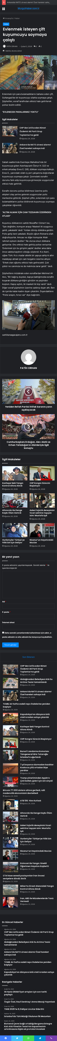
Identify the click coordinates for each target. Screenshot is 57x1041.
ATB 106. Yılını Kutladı (30, 800)
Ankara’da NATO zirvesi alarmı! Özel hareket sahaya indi (31, 2)
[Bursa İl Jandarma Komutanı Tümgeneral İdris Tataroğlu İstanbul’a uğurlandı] (10, 755)
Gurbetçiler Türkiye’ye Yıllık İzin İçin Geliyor (13, 541)
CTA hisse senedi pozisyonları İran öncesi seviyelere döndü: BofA (24, 877)
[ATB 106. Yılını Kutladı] (10, 804)
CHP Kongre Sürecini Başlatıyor (40, 484)
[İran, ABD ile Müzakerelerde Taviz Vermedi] (10, 902)
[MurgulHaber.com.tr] (28, 8)
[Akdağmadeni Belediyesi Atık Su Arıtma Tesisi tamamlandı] (10, 683)
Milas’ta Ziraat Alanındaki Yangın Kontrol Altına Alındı (37, 887)
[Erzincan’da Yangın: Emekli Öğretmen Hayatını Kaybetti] (10, 867)
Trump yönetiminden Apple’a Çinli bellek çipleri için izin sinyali (36, 779)
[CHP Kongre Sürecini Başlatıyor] (42, 473)
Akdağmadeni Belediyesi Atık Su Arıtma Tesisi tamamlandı (36, 681)
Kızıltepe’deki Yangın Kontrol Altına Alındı (12, 484)
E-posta (6, 612)
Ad (4, 601)
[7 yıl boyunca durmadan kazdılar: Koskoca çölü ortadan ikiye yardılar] (10, 768)
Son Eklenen (28, 657)
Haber (17, 18)
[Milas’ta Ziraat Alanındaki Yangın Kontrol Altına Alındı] (10, 890)
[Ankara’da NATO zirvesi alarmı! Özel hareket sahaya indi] (9, 148)
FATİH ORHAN (12, 46)
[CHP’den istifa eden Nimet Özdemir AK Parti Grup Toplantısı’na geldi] (9, 131)
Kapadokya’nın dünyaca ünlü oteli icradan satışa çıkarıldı (35, 716)
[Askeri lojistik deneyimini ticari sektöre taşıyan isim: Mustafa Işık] (42, 500)
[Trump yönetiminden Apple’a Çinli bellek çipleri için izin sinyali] (10, 782)
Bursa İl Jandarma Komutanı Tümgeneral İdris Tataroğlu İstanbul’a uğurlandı (34, 754)
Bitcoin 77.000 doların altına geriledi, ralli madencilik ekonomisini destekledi (24, 792)
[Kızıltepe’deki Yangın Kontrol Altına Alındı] (14, 473)
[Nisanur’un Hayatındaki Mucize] (42, 530)
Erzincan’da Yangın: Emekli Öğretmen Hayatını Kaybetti (34, 865)
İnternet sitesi (8, 622)
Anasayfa (9, 18)
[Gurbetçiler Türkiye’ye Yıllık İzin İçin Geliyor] (14, 530)
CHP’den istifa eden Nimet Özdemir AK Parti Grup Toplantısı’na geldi (33, 131)
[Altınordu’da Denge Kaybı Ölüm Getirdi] (14, 500)
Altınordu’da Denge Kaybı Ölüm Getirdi (12, 511)
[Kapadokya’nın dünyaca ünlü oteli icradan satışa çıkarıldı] (10, 718)
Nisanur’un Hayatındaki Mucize (41, 541)
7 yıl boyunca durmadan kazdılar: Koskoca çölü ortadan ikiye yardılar (37, 767)
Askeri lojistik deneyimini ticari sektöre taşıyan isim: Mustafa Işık (42, 513)
